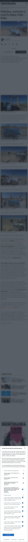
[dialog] (14, 494)
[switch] (23, 473)
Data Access (14, 539)
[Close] (25, 448)
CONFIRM (8, 534)
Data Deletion (6, 539)
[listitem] (14, 470)
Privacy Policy (21, 539)
